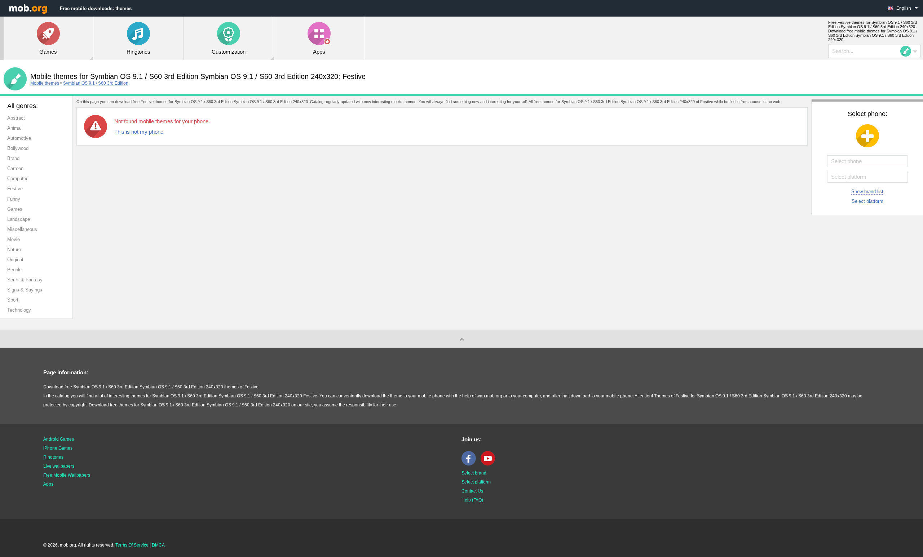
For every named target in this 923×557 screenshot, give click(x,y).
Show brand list (867, 191)
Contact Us (472, 491)
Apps (48, 484)
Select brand (474, 473)
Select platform (867, 201)
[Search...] (907, 51)
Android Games (58, 439)
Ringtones (53, 457)
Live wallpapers (58, 466)
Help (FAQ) (472, 500)
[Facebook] (471, 464)
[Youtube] (490, 464)
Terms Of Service (132, 545)
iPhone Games (57, 448)
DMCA (158, 545)
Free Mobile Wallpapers (66, 475)
